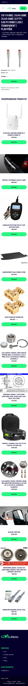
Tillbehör (13, 70)
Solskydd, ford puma (14, 532)
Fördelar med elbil (8, 654)
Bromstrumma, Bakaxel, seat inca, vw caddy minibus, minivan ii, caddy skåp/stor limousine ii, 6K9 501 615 (14, 570)
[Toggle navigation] (3, 8)
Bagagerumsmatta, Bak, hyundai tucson (14, 272)
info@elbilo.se (4, 2)
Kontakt (14, 681)
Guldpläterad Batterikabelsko (14, 317)
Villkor (19, 681)
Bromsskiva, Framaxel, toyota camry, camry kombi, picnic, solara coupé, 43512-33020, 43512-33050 (14, 396)
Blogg (5, 660)
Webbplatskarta (20, 683)
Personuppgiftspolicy (9, 683)
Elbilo (5, 657)
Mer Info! (14, 81)
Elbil (9, 70)
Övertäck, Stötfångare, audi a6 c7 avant (14, 180)
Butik (23, 8)
